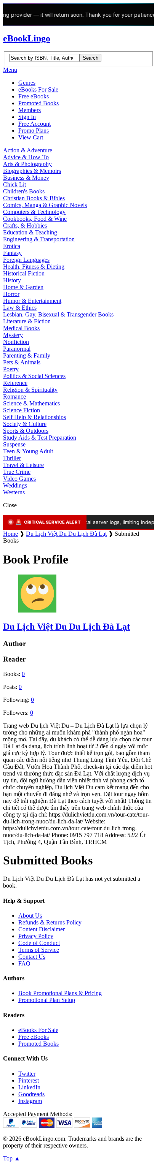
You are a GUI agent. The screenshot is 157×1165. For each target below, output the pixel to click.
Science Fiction (21, 410)
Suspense (14, 444)
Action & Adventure (27, 150)
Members (29, 110)
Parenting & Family (26, 355)
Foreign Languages (26, 259)
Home (10, 533)
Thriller (12, 458)
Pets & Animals (21, 362)
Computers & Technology (34, 212)
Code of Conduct (39, 943)
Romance (14, 396)
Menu (10, 69)
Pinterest (28, 1080)
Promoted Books (38, 103)
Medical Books (21, 328)
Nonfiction (16, 342)
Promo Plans (33, 130)
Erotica (11, 246)
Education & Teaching (30, 232)
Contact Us (31, 956)
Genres (26, 82)
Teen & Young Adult (28, 451)
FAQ (24, 963)
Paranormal (16, 348)
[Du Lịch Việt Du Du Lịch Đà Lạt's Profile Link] (37, 610)
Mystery (13, 335)
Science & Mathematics (31, 403)
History (12, 280)
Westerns (14, 492)
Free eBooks (33, 96)
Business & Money (26, 177)
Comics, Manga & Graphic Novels (45, 205)
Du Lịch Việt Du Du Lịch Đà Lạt (66, 533)
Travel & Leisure (23, 465)
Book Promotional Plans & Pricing (60, 993)
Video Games (19, 478)
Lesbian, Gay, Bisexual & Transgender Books (58, 314)
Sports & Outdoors (25, 430)
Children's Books (24, 191)
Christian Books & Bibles (34, 198)
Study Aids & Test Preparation (39, 437)
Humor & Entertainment (32, 301)
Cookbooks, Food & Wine (35, 218)
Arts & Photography (27, 164)
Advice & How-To (26, 157)
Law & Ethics (20, 307)
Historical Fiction (24, 273)
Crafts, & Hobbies (25, 225)
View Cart (30, 137)
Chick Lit (14, 184)
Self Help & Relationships (34, 417)
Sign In (27, 117)
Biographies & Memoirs (32, 171)
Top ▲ (11, 1158)
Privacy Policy (35, 936)
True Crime (16, 472)
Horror (11, 294)
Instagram (30, 1101)
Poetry (11, 369)
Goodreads (31, 1094)
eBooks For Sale (38, 89)
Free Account (34, 123)
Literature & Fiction (27, 321)
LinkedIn (29, 1087)
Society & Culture (24, 424)
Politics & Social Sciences (34, 376)
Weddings (15, 485)
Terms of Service (38, 950)
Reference (15, 383)
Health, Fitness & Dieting (33, 266)
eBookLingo (26, 38)
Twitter (26, 1073)
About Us (30, 915)
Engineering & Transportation (39, 239)
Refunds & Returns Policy (50, 922)
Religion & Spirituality (30, 389)
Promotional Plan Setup (46, 1000)
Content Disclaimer (41, 929)
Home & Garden (23, 287)
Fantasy (12, 253)
